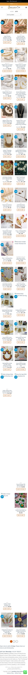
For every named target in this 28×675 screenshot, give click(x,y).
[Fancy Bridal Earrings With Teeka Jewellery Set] (21, 353)
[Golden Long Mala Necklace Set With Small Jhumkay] (7, 140)
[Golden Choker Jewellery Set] (7, 547)
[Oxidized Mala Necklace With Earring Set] (21, 300)
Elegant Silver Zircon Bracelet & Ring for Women (7, 93)
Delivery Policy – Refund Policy (14, 673)
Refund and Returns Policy (14, 669)
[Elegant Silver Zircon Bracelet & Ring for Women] (7, 82)
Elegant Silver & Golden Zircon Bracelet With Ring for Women (21, 66)
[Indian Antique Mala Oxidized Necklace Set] (7, 380)
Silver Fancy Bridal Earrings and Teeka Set (21, 284)
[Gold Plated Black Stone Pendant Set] (21, 195)
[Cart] (26, 7)
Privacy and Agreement (14, 668)
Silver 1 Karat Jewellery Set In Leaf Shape (7, 258)
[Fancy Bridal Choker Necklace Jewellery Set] (7, 327)
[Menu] (2, 7)
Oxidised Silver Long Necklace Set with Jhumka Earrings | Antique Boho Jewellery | (21, 123)
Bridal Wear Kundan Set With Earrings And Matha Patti (7, 631)
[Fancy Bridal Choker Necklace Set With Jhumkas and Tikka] (7, 221)
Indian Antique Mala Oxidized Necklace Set (7, 391)
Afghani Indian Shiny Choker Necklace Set (7, 121)
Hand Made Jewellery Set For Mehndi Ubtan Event (7, 179)
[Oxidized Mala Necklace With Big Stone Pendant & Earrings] (21, 140)
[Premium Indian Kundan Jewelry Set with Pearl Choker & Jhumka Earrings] (21, 26)
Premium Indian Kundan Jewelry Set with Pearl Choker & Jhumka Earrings (20, 38)
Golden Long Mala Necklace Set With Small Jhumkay (7, 152)
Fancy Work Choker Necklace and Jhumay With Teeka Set (21, 631)
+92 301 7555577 (16, 651)
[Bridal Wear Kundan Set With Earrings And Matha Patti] (7, 620)
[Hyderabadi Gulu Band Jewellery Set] (21, 327)
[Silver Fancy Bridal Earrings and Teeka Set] (21, 274)
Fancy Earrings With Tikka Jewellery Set (20, 485)
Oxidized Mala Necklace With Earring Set (21, 310)
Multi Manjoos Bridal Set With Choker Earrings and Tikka (7, 364)
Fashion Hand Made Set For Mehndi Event (20, 511)
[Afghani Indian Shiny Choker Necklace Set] (7, 110)
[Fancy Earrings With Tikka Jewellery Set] (21, 427)
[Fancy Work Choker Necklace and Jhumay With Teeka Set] (21, 620)
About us (7, 667)
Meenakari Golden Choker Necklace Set (20, 258)
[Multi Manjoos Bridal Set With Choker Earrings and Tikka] (7, 353)
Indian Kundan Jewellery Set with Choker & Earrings (7, 37)
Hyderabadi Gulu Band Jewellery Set (21, 338)
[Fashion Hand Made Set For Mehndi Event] (21, 500)
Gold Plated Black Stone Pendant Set (21, 205)
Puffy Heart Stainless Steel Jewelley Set (7, 205)
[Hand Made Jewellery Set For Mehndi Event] (7, 274)
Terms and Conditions (16, 667)
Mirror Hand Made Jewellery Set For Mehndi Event (21, 179)
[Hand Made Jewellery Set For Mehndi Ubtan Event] (7, 167)
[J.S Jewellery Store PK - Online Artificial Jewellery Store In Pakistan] (14, 7)
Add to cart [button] (7, 42)
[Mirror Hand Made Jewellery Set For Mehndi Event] (21, 167)
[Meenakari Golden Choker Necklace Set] (21, 248)
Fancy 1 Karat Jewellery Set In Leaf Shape (21, 231)
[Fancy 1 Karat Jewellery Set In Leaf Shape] (21, 221)
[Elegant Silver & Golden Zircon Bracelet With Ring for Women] (21, 54)
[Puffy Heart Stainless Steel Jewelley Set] (7, 195)
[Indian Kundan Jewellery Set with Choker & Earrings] (7, 26)
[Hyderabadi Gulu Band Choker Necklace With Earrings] (7, 300)
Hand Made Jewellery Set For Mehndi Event (7, 284)
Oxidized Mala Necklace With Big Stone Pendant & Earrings (21, 152)
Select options (7, 70)
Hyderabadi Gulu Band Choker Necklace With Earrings (7, 311)
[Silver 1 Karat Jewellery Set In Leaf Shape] (7, 248)
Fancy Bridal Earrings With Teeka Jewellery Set (21, 364)
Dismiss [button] (19, 1)
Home (12, 11)
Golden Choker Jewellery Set (7, 604)
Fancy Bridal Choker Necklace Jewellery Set (7, 338)
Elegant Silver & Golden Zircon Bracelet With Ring (7, 66)
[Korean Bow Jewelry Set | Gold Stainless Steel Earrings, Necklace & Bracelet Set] (21, 82)
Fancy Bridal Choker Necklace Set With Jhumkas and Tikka (7, 232)
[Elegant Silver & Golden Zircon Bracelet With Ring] (7, 54)
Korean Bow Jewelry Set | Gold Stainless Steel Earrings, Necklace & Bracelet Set (20, 94)
